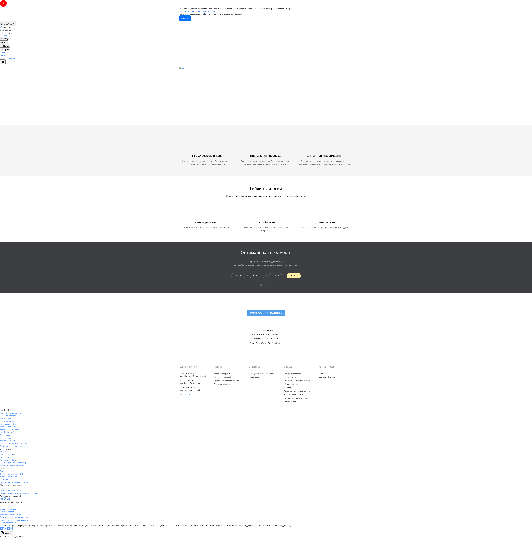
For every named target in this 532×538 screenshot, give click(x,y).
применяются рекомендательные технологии (54, 525)
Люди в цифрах (255, 377)
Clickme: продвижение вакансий (302, 68)
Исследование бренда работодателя (299, 380)
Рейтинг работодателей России (296, 398)
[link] (5, 46)
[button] (2, 52)
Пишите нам (185, 394)
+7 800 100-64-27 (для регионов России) (189, 388)
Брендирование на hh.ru (293, 394)
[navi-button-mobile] (3, 61)
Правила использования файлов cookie (226, 14)
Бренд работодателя (292, 373)
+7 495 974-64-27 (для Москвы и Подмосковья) (192, 374)
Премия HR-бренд (291, 401)
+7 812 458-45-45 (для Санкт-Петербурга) (190, 381)
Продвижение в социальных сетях (297, 391)
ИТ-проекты (288, 387)
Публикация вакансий (245, 68)
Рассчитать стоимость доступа (266, 111)
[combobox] (6, 533)
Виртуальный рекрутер (328, 377)
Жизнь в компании (291, 384)
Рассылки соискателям (223, 384)
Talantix (321, 373)
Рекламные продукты (271, 68)
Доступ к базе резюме (222, 373)
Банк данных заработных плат (261, 373)
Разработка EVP (290, 377)
